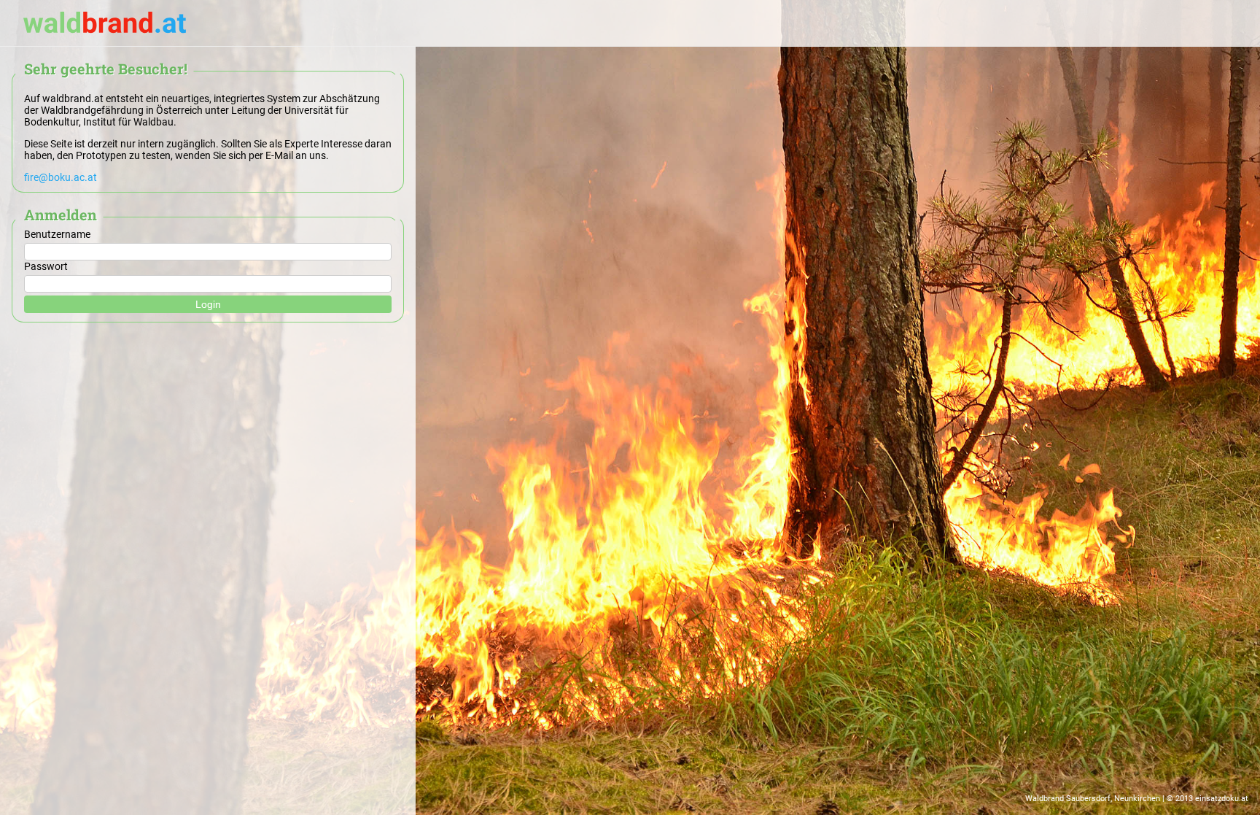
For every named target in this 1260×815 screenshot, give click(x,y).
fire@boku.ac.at (60, 177)
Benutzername (57, 234)
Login (208, 304)
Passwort (46, 266)
